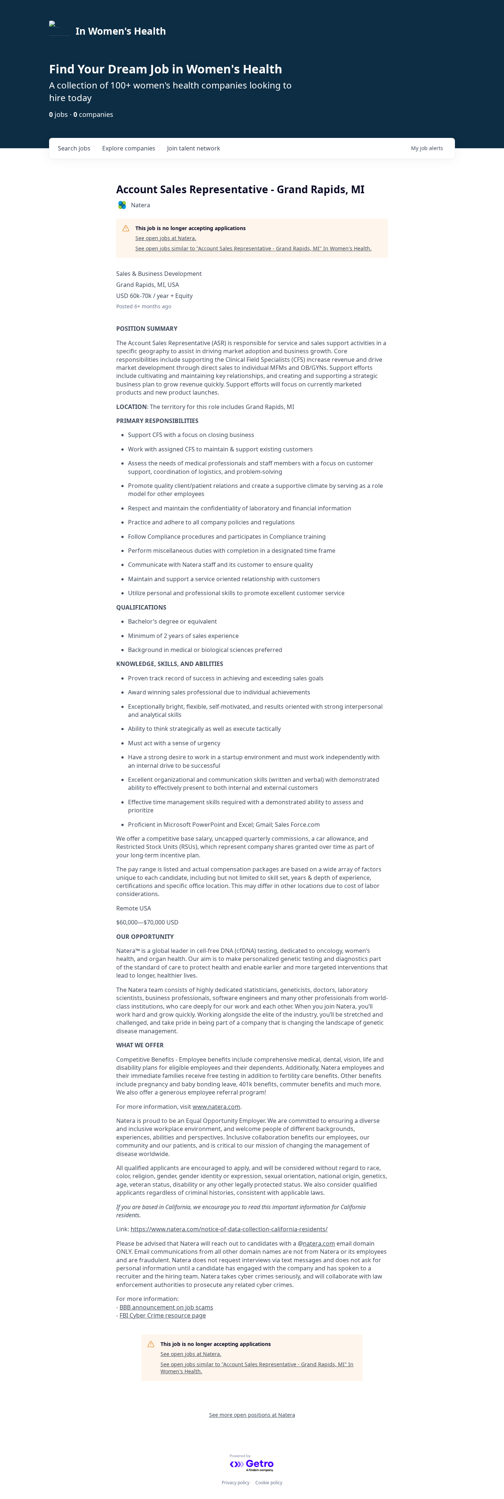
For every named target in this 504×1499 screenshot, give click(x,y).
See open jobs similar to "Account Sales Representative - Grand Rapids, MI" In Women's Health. (253, 248)
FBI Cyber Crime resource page (163, 1315)
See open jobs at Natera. (165, 238)
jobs (74, 148)
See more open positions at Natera (252, 1414)
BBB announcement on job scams (166, 1307)
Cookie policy (268, 1482)
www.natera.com (216, 1107)
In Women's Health (121, 31)
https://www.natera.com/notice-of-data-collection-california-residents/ (229, 1229)
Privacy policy (235, 1482)
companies (128, 148)
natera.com (319, 1243)
